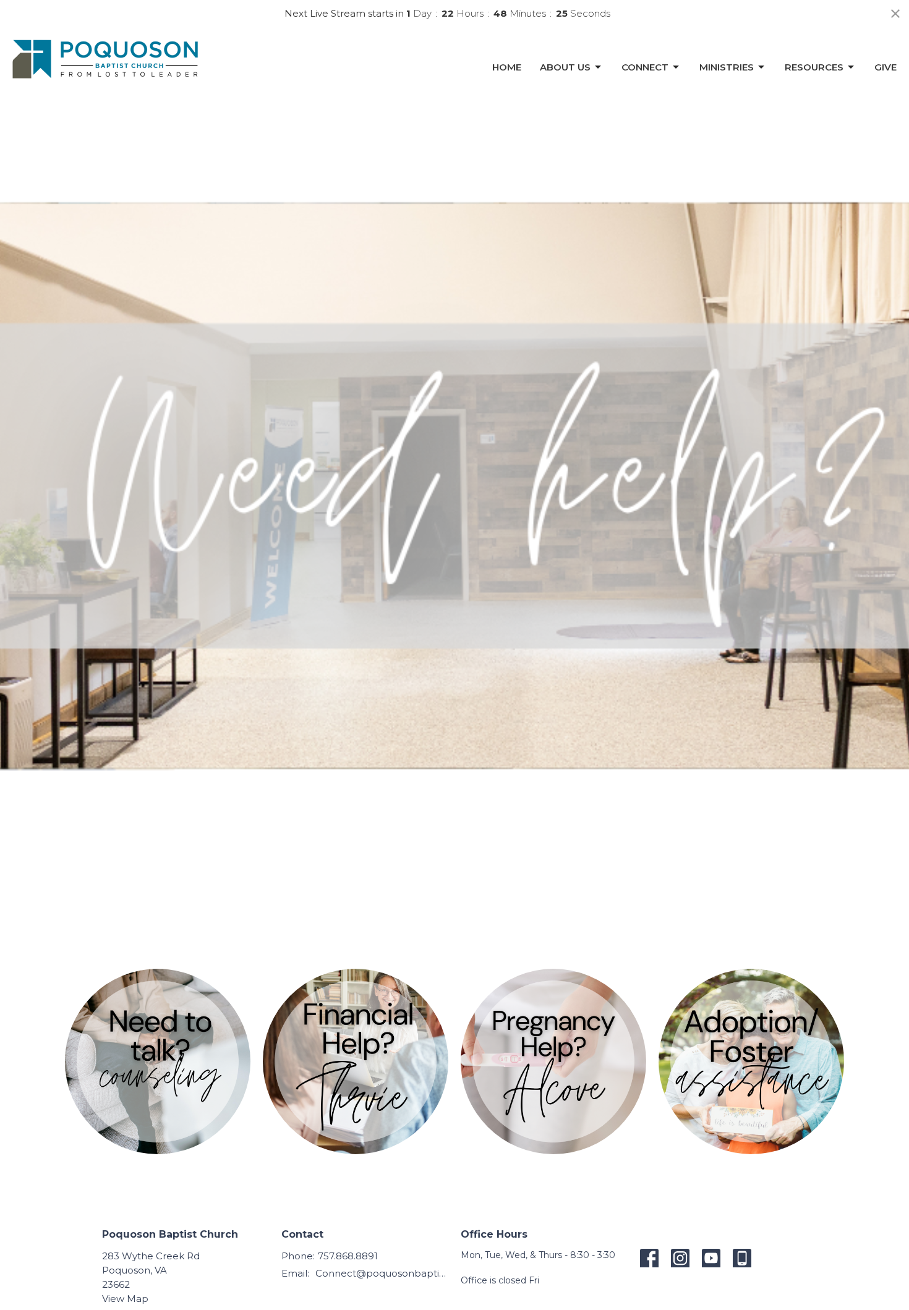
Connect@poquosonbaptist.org (381, 1273)
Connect (644, 67)
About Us (565, 67)
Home (506, 67)
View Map (125, 1298)
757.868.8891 (348, 1256)
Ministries (726, 67)
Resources (814, 67)
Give (885, 67)
